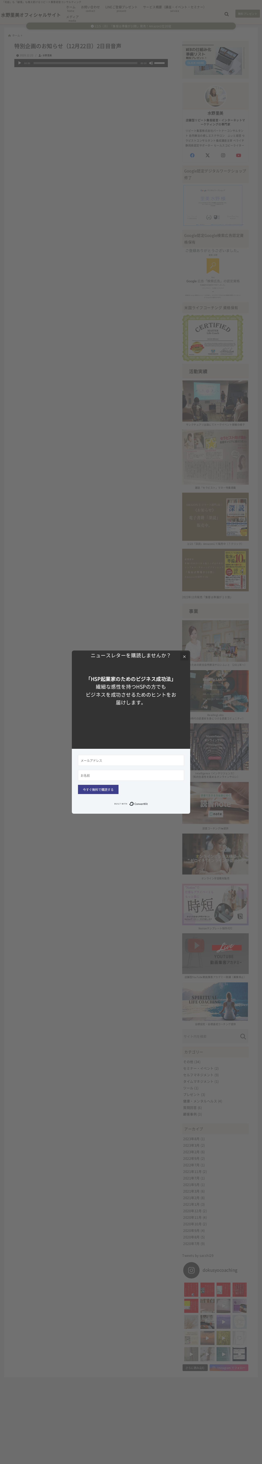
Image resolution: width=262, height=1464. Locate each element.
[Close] (184, 656)
